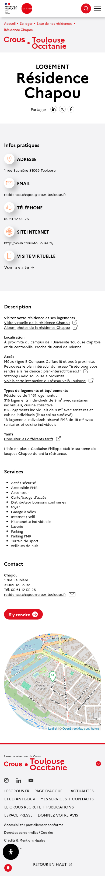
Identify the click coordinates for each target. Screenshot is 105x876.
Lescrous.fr (16, 790)
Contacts (83, 798)
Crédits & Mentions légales (24, 840)
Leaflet (52, 728)
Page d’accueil (49, 790)
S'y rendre (19, 614)
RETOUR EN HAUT (50, 864)
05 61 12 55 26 (16, 218)
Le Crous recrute (22, 807)
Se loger (26, 23)
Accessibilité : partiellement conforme (33, 824)
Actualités (82, 790)
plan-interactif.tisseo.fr (62, 370)
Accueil (10, 23)
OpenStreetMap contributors (81, 728)
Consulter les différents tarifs (28, 438)
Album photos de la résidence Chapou (37, 327)
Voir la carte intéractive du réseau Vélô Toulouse (45, 380)
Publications (60, 807)
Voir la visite (16, 267)
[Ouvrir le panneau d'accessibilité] (11, 852)
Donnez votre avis (58, 815)
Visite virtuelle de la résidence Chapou (37, 322)
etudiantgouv (19, 798)
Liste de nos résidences (54, 23)
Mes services (53, 798)
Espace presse (18, 815)
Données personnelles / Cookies (28, 832)
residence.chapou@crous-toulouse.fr (35, 194)
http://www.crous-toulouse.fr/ (29, 242)
